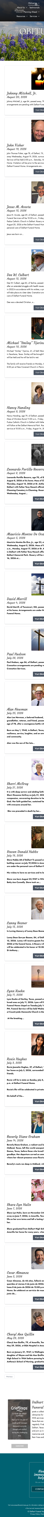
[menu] (36, 4)
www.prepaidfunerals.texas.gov (20, 1505)
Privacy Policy (35, 1514)
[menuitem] (22, 7)
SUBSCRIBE (20, 1446)
